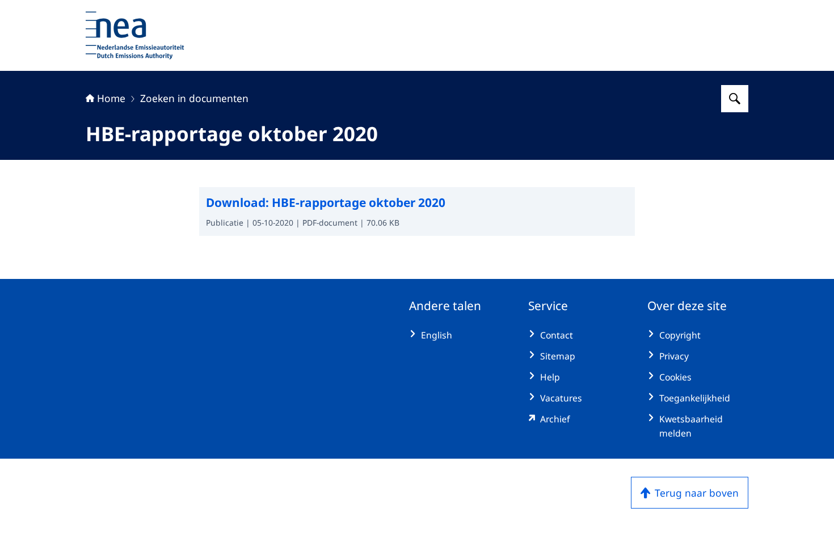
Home (111, 98)
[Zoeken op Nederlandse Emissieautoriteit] (734, 98)
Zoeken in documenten (194, 98)
